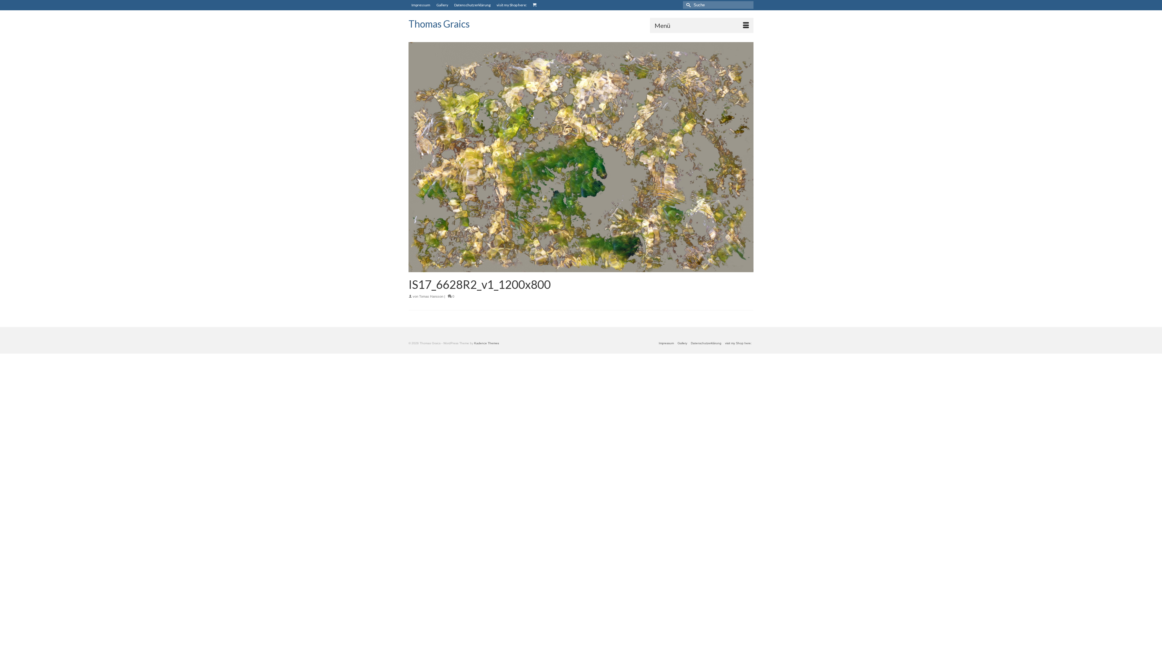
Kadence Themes (486, 343)
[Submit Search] (687, 5)
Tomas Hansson (431, 296)
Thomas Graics (439, 24)
